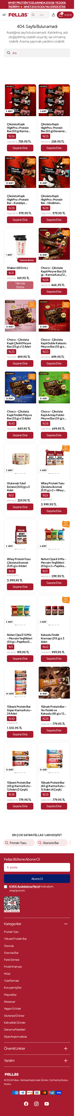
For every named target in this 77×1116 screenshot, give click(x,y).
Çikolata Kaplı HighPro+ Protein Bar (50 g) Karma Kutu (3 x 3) (18, 127)
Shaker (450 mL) (17, 267)
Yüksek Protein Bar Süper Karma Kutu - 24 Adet (19, 710)
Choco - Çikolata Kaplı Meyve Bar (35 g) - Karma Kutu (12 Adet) (53, 271)
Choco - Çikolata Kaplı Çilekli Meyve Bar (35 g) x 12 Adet (19, 343)
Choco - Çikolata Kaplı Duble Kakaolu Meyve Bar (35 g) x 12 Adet (53, 343)
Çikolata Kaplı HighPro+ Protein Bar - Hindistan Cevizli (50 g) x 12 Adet (52, 199)
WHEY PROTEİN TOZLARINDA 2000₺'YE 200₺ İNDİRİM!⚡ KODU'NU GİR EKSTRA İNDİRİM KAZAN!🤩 (37, 6)
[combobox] (37, 52)
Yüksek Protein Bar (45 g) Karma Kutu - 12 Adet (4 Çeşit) (53, 786)
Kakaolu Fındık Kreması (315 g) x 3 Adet (52, 638)
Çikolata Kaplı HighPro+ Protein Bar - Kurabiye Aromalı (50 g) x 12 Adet (18, 199)
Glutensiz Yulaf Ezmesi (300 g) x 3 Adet (18, 487)
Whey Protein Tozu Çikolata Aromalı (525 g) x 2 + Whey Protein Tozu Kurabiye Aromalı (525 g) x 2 (52, 487)
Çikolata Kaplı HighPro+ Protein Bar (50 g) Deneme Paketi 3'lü (53, 127)
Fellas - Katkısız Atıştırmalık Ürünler (30, 1080)
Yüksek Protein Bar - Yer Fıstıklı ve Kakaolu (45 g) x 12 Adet (54, 710)
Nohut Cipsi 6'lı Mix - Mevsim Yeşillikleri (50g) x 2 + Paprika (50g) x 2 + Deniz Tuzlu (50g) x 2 (53, 562)
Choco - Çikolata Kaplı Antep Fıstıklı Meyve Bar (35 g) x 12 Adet (52, 415)
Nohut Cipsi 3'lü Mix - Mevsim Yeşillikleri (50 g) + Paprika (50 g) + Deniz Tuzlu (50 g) (19, 638)
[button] (4, 14)
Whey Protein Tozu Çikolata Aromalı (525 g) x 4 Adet (18, 562)
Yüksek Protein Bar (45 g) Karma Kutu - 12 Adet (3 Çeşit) (19, 786)
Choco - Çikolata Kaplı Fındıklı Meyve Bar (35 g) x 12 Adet (19, 415)
